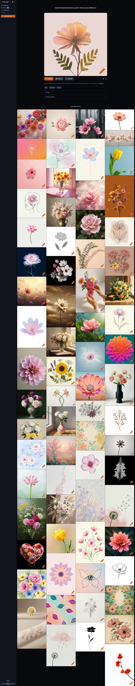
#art (46, 87)
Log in (8, 680)
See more (101, 83)
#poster (59, 87)
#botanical (52, 87)
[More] (101, 79)
